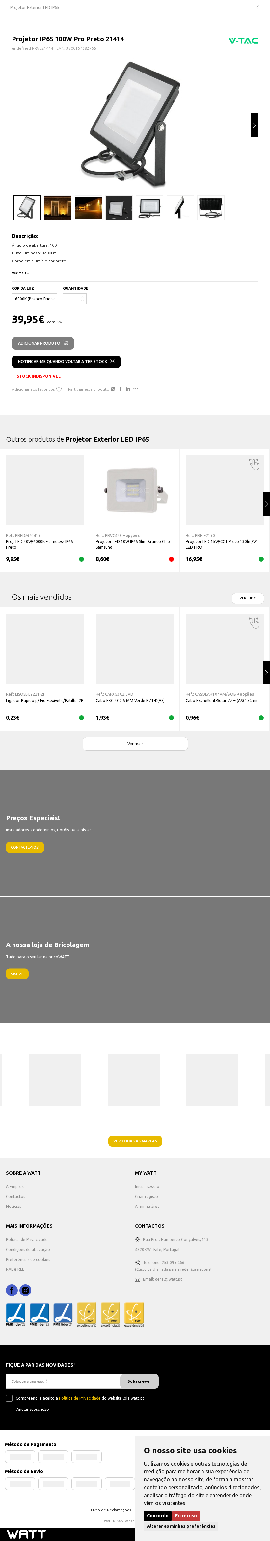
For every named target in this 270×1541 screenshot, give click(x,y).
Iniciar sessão (147, 1186)
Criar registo (146, 1196)
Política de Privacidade (27, 1239)
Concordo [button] (158, 1515)
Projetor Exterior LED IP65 (34, 7)
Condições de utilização (28, 1249)
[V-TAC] (243, 42)
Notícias (13, 1206)
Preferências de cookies (28, 1259)
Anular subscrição (32, 1409)
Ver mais (135, 743)
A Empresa (16, 1186)
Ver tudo (248, 598)
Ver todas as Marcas (135, 1141)
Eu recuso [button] (186, 1515)
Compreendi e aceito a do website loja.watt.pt (80, 1398)
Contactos (15, 1196)
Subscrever (139, 1381)
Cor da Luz (23, 288)
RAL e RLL (15, 1269)
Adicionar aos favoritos (33, 389)
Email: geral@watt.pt (162, 1279)
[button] (254, 125)
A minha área (147, 1206)
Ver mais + (20, 273)
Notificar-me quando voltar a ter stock (62, 361)
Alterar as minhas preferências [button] (181, 1526)
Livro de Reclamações (111, 1510)
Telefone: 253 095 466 (163, 1262)
